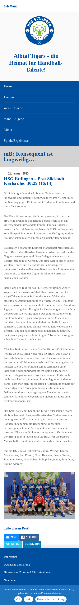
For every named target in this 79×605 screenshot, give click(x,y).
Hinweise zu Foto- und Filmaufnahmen (27, 572)
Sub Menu (10, 6)
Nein (28, 599)
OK (18, 599)
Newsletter (10, 580)
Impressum (10, 556)
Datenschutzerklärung (17, 564)
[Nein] (74, 595)
